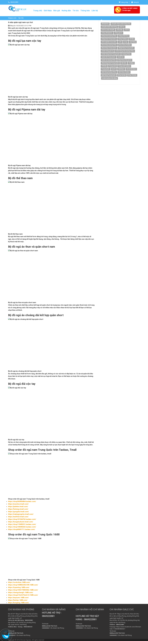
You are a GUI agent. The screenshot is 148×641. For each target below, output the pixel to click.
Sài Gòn (123, 63)
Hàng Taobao (123, 39)
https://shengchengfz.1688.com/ (20, 592)
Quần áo (120, 57)
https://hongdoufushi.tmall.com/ (20, 522)
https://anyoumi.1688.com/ (18, 597)
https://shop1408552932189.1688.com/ (23, 585)
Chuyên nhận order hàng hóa (121, 23)
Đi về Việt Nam (131, 69)
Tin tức (76, 10)
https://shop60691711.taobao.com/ (21, 529)
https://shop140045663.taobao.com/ (22, 527)
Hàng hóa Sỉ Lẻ (123, 36)
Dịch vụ (122, 26)
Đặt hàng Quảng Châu (109, 72)
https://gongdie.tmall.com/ (18, 512)
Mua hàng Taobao (125, 45)
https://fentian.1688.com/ (17, 600)
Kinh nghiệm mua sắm (109, 42)
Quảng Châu (126, 54)
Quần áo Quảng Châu (109, 60)
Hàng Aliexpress (107, 33)
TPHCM (104, 66)
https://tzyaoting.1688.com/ (18, 587)
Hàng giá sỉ (118, 33)
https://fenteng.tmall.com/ (18, 509)
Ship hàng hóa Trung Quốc (110, 63)
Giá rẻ (127, 30)
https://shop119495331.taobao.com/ (22, 524)
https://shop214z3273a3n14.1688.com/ (23, 595)
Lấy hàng (133, 42)
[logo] (17, 8)
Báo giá (56, 10)
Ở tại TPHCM (132, 75)
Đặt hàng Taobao (124, 72)
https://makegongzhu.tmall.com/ (20, 514)
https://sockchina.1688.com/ (19, 582)
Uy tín (114, 69)
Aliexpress (105, 23)
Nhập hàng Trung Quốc (126, 48)
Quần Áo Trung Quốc (108, 57)
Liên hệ (95, 10)
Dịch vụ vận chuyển (108, 30)
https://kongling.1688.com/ (18, 603)
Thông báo (85, 10)
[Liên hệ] (6, 633)
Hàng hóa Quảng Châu (109, 36)
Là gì (125, 42)
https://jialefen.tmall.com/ (18, 506)
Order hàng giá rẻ (107, 51)
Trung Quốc (105, 69)
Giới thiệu (48, 10)
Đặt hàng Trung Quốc (109, 75)
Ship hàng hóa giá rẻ (124, 60)
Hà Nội (132, 39)
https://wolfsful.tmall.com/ (18, 517)
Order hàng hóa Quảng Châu (125, 51)
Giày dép (119, 30)
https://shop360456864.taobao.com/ (22, 501)
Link (120, 42)
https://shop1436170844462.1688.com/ (23, 590)
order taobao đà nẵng (109, 78)
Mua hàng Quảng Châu (109, 45)
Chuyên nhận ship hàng (109, 26)
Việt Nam (121, 69)
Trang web (112, 66)
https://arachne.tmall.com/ (18, 504)
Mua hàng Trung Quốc (109, 48)
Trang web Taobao (124, 66)
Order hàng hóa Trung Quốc (111, 54)
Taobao (131, 63)
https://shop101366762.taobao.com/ (22, 519)
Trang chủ (37, 10)
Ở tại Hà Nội (122, 75)
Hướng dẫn (66, 10)
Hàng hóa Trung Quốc (109, 39)
